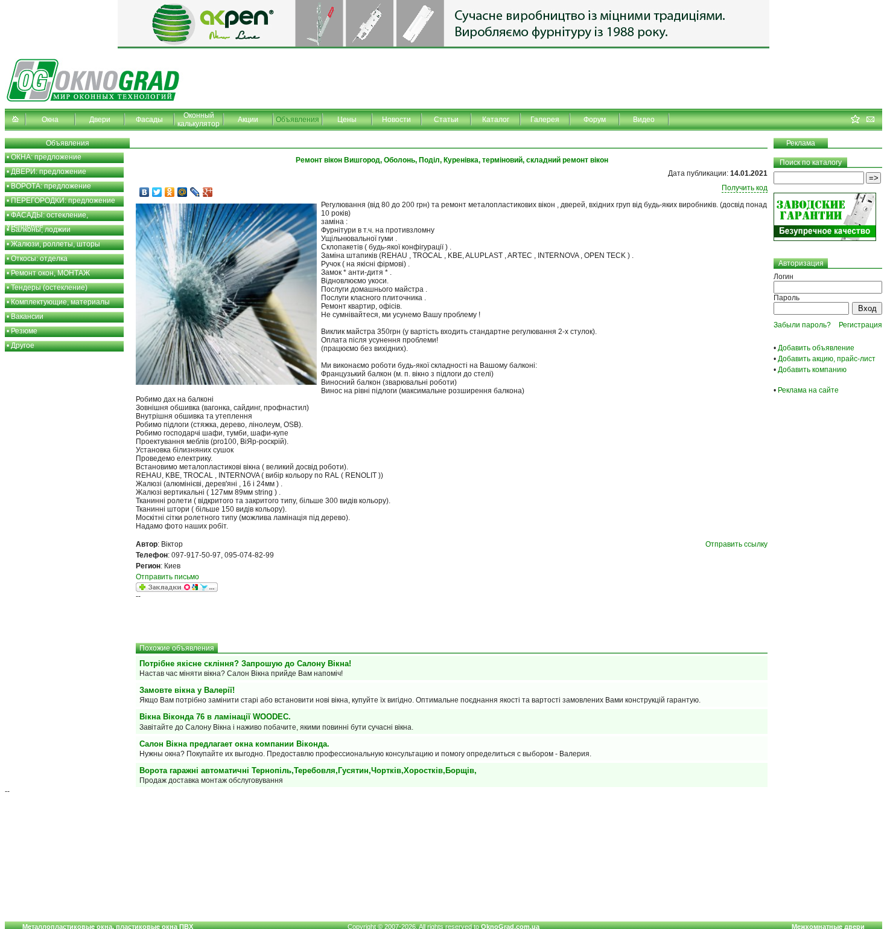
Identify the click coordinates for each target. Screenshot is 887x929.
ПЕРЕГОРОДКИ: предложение (63, 200)
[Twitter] (157, 192)
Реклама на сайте (808, 390)
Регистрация (860, 325)
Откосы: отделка (39, 258)
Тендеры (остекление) (49, 287)
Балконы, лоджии (41, 229)
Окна (50, 119)
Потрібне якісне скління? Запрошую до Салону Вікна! (245, 663)
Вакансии (27, 316)
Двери (99, 119)
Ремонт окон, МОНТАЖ (50, 273)
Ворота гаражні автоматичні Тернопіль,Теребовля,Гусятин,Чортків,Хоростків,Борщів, (308, 770)
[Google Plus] (208, 192)
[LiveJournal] (195, 192)
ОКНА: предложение (46, 157)
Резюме (24, 331)
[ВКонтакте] (144, 192)
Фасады (149, 119)
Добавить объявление (816, 348)
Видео (644, 119)
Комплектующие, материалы (60, 302)
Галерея (544, 119)
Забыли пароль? (802, 325)
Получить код (745, 188)
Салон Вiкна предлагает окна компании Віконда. (234, 743)
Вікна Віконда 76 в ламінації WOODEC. (215, 716)
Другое (22, 345)
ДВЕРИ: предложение (48, 171)
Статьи (446, 119)
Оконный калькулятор (198, 119)
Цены (347, 119)
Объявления (297, 119)
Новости (396, 119)
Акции (248, 119)
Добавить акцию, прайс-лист (827, 359)
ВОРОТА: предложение (51, 186)
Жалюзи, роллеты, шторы (55, 244)
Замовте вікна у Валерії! (187, 690)
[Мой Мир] (182, 192)
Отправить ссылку (736, 544)
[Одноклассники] (170, 192)
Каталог (495, 119)
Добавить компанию (812, 369)
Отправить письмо (167, 577)
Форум (594, 119)
